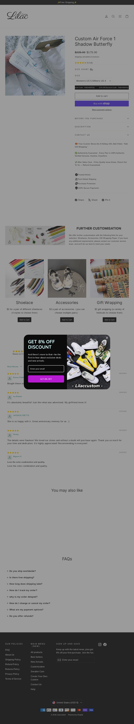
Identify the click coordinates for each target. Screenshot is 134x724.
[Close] (107, 338)
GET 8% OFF (46, 379)
